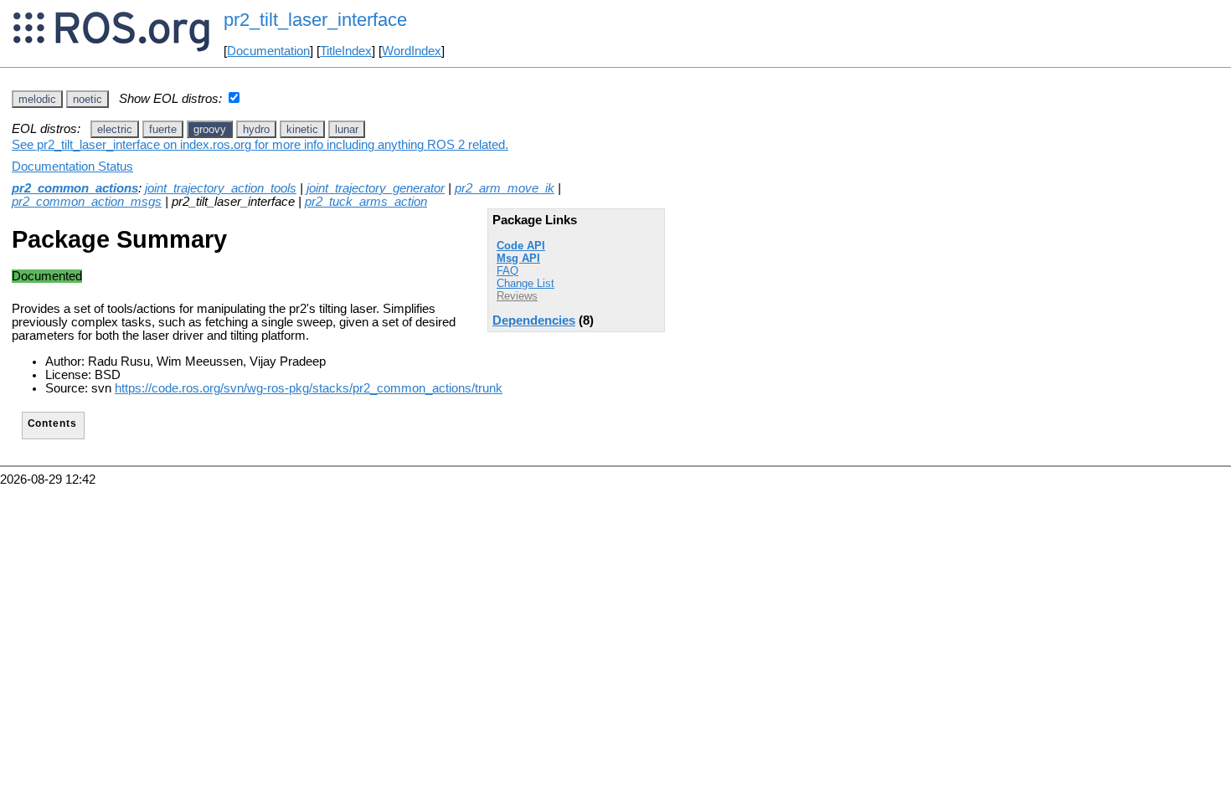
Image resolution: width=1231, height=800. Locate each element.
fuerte (163, 129)
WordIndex (411, 51)
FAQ (507, 270)
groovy (209, 129)
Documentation (268, 51)
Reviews (517, 296)
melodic (37, 99)
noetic (87, 99)
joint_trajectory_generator (375, 188)
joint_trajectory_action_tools (220, 188)
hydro (256, 129)
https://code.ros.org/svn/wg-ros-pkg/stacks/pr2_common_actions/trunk (308, 388)
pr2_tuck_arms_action (366, 201)
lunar (346, 129)
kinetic (302, 129)
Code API (521, 245)
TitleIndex (346, 51)
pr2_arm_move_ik (504, 188)
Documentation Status (72, 166)
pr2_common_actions (75, 188)
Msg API (518, 258)
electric (114, 129)
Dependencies (533, 320)
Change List (525, 283)
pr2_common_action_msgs (87, 201)
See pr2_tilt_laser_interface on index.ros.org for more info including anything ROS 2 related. (260, 144)
